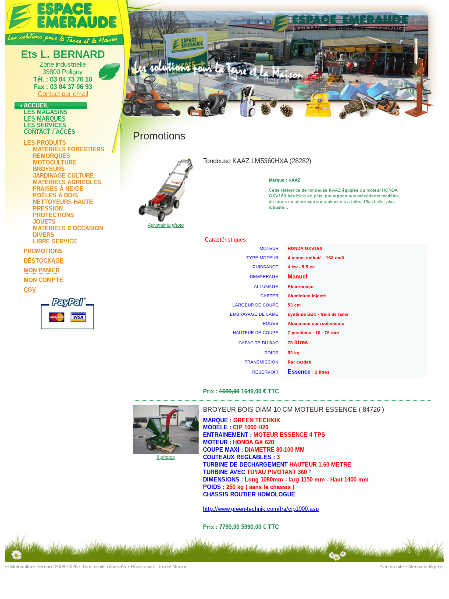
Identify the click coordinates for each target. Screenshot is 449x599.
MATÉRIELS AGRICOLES (67, 182)
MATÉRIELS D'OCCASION (68, 228)
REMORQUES (51, 156)
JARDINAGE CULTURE (63, 175)
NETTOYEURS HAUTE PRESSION (63, 205)
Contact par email (63, 93)
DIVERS (43, 235)
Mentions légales (426, 566)
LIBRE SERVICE (55, 241)
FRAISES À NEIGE (58, 188)
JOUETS (44, 221)
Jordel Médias (173, 566)
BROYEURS (49, 169)
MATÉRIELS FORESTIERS (68, 149)
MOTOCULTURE (54, 162)
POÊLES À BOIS (55, 195)
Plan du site (391, 566)
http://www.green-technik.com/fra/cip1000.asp (261, 509)
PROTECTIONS (53, 215)
